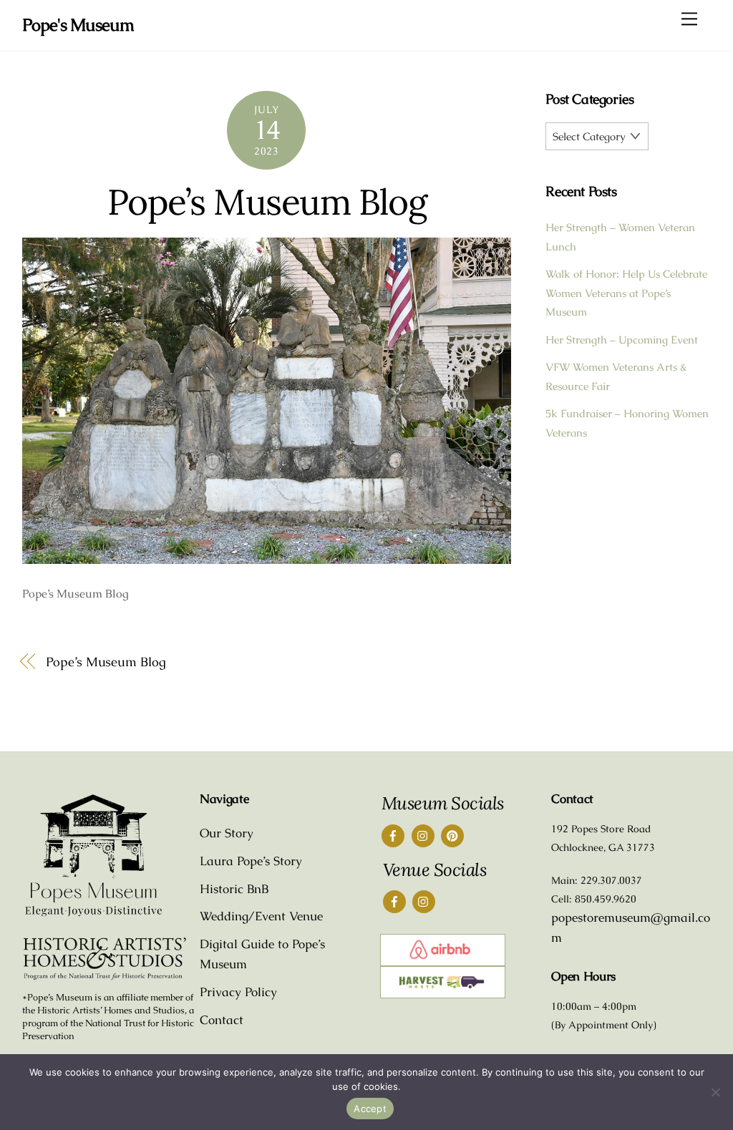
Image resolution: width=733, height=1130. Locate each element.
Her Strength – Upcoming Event (621, 339)
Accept (370, 1108)
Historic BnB (234, 889)
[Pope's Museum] (93, 914)
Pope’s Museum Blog (266, 202)
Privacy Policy (238, 992)
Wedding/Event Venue (261, 916)
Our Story (226, 833)
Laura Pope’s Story (251, 861)
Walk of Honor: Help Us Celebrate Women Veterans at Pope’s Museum (626, 292)
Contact (221, 1020)
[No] (715, 1092)
